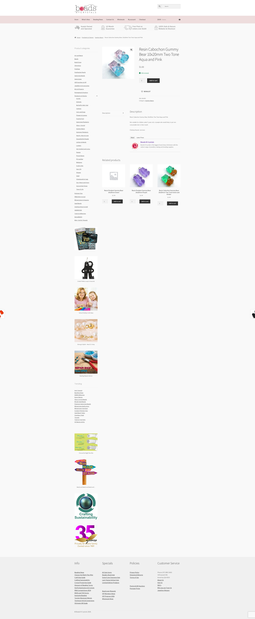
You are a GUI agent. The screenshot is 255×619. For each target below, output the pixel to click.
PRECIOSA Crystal (80, 197)
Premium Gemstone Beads (83, 404)
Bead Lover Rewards (109, 591)
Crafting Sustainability (82, 580)
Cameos (78, 109)
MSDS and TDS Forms (82, 593)
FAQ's (159, 585)
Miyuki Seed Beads (80, 402)
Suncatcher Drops (81, 186)
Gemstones (78, 79)
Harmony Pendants (82, 132)
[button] (131, 49)
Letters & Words (81, 142)
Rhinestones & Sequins (82, 200)
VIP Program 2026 (108, 596)
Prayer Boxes (80, 156)
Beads (76, 59)
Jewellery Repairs (163, 590)
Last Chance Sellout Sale (110, 580)
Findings (77, 69)
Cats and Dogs (80, 112)
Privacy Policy (134, 572)
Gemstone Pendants (82, 122)
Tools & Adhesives (80, 213)
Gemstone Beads (80, 76)
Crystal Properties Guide (83, 583)
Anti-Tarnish (78, 390)
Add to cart (153, 80)
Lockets (78, 146)
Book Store (78, 62)
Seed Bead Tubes (80, 413)
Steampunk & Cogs (82, 179)
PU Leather (79, 159)
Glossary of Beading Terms (84, 585)
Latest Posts (140, 137)
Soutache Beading (81, 595)
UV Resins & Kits (80, 422)
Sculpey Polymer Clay (81, 411)
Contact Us (110, 19)
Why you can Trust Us (164, 588)
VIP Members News (108, 594)
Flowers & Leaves (81, 115)
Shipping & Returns (136, 575)
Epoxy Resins (79, 397)
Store (76, 19)
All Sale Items (107, 572)
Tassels (77, 417)
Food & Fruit (80, 119)
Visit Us (159, 583)
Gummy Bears (99, 37)
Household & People (82, 139)
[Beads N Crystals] (135, 146)
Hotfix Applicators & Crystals (84, 588)
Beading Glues (79, 393)
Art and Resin (79, 55)
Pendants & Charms (88, 37)
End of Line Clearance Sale (111, 577)
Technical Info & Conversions (84, 601)
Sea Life (78, 169)
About (132, 137)
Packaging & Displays (81, 92)
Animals (78, 102)
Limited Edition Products (110, 583)
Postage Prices (135, 588)
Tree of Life (79, 189)
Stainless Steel (79, 415)
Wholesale (121, 19)
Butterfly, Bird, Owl (82, 105)
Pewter (78, 152)
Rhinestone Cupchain (81, 408)
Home (78, 37)
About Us (160, 580)
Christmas (78, 65)
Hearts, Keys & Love (82, 135)
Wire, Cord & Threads (81, 220)
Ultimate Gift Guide (81, 603)
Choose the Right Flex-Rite (84, 575)
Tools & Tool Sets (80, 420)
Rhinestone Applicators (82, 406)
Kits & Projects (79, 89)
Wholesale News (107, 599)
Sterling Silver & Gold (81, 207)
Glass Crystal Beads (81, 399)
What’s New (86, 19)
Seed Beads (78, 203)
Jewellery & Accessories (82, 86)
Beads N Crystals (147, 142)
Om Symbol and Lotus (83, 149)
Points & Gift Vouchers (137, 586)
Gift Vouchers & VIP (80, 82)
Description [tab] (106, 113)
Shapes (78, 172)
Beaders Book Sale (108, 575)
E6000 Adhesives (80, 395)
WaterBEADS (78, 217)
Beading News (98, 19)
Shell (77, 176)
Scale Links (79, 166)
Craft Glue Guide (80, 577)
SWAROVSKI (78, 210)
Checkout (142, 19)
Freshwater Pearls (80, 72)
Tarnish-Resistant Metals (83, 598)
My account (132, 19)
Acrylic (78, 98)
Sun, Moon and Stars (82, 182)
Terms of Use (134, 577)
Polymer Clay (79, 193)
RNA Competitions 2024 (83, 590)
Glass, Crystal (80, 125)
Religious (79, 162)
